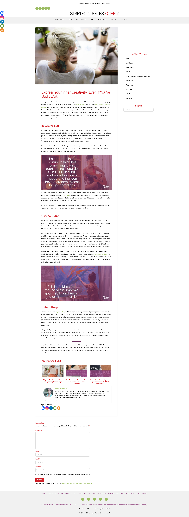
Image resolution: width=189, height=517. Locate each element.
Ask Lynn (129, 63)
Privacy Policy (99, 494)
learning (66, 195)
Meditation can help (100, 254)
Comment (39, 430)
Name (37, 451)
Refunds (142, 494)
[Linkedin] (51, 408)
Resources (129, 80)
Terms (111, 494)
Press (60, 494)
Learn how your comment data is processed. (77, 483)
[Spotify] (48, 8)
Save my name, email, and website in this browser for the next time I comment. (65, 474)
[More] (58, 408)
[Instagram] (45, 8)
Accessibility (83, 494)
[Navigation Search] (132, 20)
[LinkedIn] (39, 8)
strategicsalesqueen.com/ (50, 400)
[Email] (55, 408)
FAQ (54, 494)
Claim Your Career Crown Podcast (138, 76)
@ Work (129, 94)
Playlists (129, 72)
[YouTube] (42, 8)
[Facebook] (36, 8)
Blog (127, 58)
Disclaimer (121, 494)
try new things (61, 312)
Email (37, 459)
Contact (46, 494)
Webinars (129, 85)
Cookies (132, 494)
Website (38, 466)
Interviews (130, 67)
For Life (129, 89)
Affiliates (70, 494)
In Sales (129, 98)
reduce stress (81, 104)
